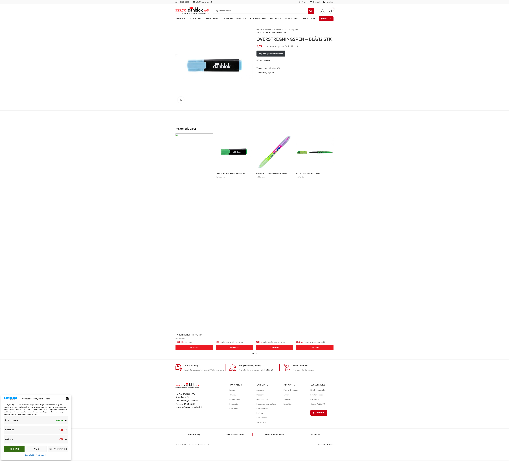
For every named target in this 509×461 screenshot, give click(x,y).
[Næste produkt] (332, 31)
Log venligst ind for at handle (271, 53)
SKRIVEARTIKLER (280, 29)
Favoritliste (288, 404)
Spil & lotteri (261, 422)
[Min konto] (322, 10)
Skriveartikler (261, 418)
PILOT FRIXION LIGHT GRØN (308, 173)
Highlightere (294, 29)
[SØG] (311, 11)
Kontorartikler (261, 408)
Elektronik (260, 395)
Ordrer (286, 395)
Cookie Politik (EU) (317, 404)
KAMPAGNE (320, 413)
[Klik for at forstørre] (180, 100)
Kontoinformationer (292, 390)
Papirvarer (260, 413)
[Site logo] (192, 10)
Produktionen (234, 399)
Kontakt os (233, 408)
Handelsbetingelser (318, 390)
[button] (67, 398)
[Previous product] (327, 31)
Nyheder (268, 29)
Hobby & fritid (262, 399)
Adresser (287, 399)
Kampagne (327, 19)
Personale (233, 404)
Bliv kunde (314, 399)
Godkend (14, 449)
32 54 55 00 (268, 370)
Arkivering (260, 390)
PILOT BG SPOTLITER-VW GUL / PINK (271, 173)
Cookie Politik (29, 455)
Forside (259, 29)
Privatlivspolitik (41, 455)
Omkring (232, 395)
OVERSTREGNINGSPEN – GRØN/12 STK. (232, 173)
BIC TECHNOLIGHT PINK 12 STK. (188, 335)
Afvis (36, 449)
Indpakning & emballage (266, 404)
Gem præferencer (58, 449)
